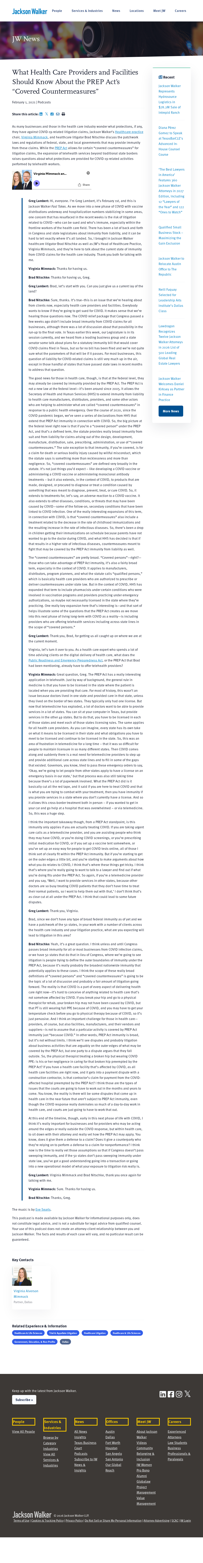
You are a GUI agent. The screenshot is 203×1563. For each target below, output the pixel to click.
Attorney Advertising (156, 1520)
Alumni (142, 1475)
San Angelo (113, 1453)
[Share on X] (47, 114)
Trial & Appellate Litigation (63, 1333)
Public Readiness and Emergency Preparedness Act (65, 660)
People (57, 10)
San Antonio (114, 1459)
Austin (110, 1431)
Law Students (177, 1442)
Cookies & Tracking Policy (47, 1520)
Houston (111, 1447)
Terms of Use (21, 1520)
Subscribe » (24, 1399)
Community (145, 1447)
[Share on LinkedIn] (41, 114)
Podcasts (80, 1453)
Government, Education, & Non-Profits (34, 1341)
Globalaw (143, 1481)
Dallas (65, 1341)
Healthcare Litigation (95, 1333)
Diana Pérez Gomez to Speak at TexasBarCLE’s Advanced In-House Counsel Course (171, 141)
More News (171, 411)
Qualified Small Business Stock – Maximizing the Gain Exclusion (171, 235)
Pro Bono (143, 1470)
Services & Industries (87, 10)
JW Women (144, 1464)
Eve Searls (43, 1209)
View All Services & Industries (51, 1460)
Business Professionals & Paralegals (179, 1453)
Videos (142, 1442)
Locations (137, 10)
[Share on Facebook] (53, 114)
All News (80, 1431)
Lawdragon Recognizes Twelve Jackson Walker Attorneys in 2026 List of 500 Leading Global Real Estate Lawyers (171, 344)
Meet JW (159, 10)
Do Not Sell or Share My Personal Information (113, 1520)
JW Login (185, 1520)
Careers (180, 10)
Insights (80, 1437)
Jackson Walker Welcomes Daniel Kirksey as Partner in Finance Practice (171, 389)
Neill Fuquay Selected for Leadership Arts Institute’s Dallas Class (171, 300)
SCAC (174, 1520)
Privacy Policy (74, 1520)
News (116, 10)
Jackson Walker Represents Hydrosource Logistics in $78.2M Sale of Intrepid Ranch (170, 99)
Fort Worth (112, 1442)
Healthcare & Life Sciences (28, 1333)
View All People (23, 1431)
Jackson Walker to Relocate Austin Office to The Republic (171, 266)
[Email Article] (58, 114)
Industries (50, 1448)
